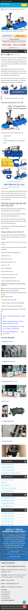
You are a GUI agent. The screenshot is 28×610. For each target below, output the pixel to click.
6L (12, 271)
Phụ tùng (7, 9)
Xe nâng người (5, 594)
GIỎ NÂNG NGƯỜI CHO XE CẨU (8, 361)
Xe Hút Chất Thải (5, 485)
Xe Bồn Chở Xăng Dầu (7, 464)
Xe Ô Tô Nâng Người (7, 506)
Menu (24, 5)
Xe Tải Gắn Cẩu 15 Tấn (7, 516)
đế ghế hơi (10, 197)
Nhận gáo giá (8, 35)
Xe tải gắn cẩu (5, 592)
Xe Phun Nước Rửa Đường (8, 488)
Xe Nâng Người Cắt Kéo (7, 500)
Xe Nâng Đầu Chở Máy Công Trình (10, 473)
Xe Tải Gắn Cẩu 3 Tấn (7, 518)
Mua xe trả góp (15, 551)
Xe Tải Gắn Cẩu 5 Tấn (7, 521)
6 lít (13, 242)
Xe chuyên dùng (5, 598)
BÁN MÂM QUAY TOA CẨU (7, 341)
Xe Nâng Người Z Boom (7, 503)
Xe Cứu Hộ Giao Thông (7, 467)
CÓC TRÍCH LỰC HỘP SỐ (7, 441)
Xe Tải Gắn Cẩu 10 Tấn (7, 513)
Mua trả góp (21, 35)
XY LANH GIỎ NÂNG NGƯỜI (8, 421)
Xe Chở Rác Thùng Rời (7, 479)
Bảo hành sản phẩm (14, 556)
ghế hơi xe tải (22, 59)
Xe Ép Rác (4, 482)
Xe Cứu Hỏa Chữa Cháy (7, 470)
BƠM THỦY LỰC (5, 401)
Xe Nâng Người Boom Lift (8, 498)
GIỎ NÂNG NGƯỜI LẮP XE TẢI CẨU (9, 381)
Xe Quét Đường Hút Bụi (7, 491)
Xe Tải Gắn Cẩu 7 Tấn (7, 524)
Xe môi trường (5, 596)
